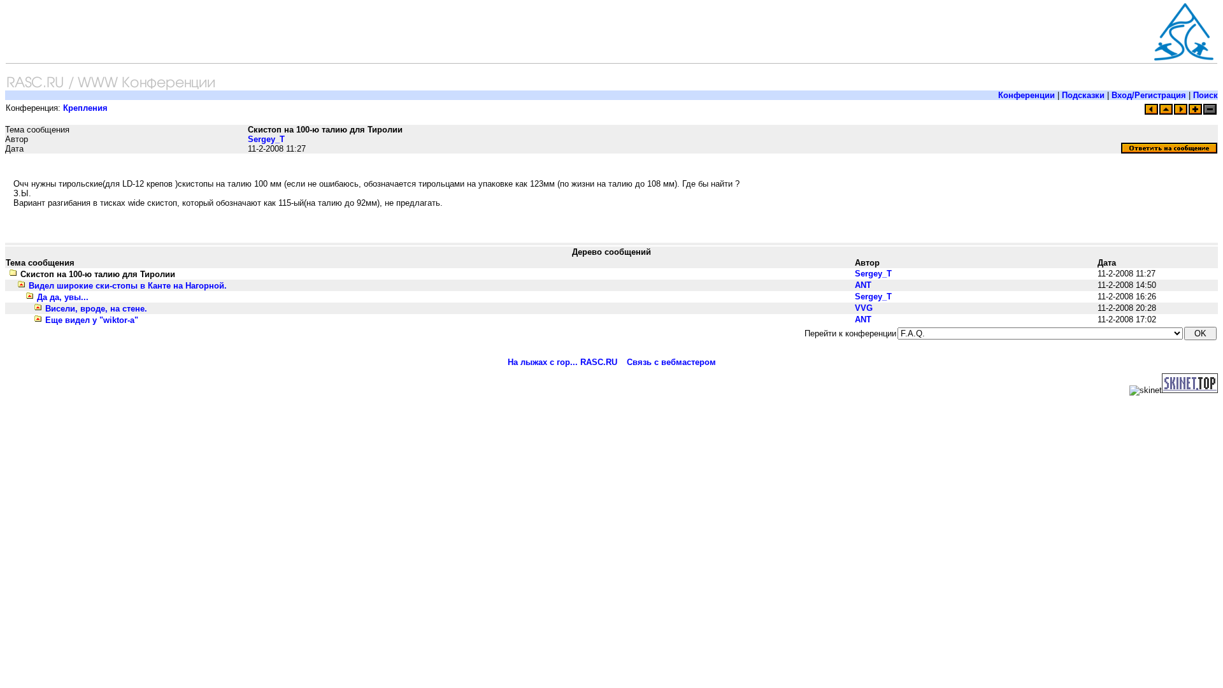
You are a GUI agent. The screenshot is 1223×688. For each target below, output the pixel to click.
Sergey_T (266, 139)
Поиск (1205, 95)
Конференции (1026, 95)
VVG (864, 308)
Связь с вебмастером (671, 362)
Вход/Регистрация (1149, 95)
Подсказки (1083, 95)
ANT (863, 285)
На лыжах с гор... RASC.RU (562, 362)
